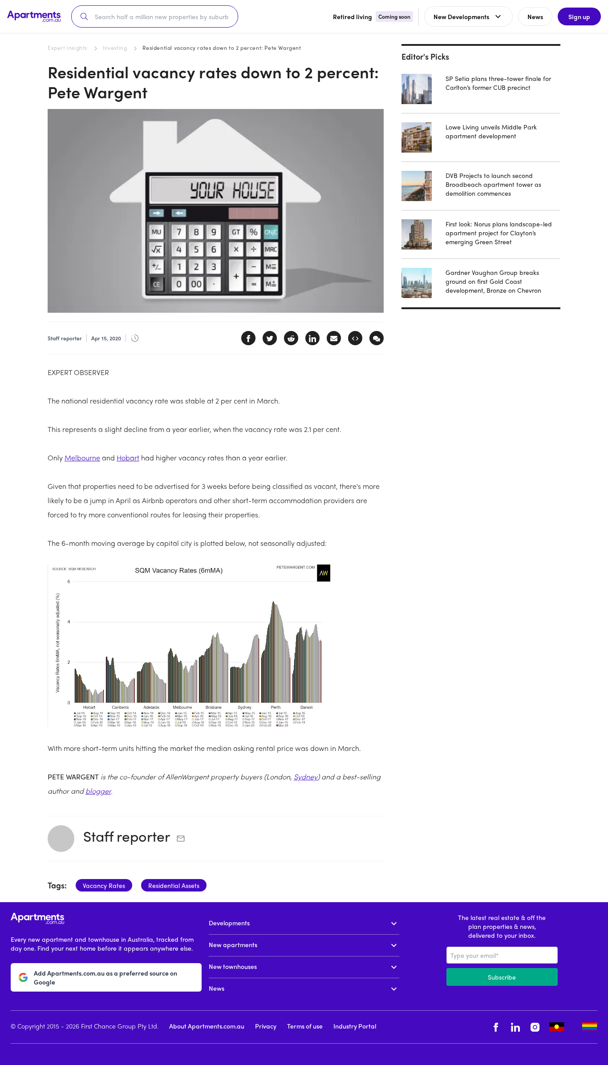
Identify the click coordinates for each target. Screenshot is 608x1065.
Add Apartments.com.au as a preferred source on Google (105, 977)
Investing (115, 48)
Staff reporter (126, 836)
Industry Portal (354, 1025)
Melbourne (82, 457)
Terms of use (305, 1025)
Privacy (265, 1025)
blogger (98, 791)
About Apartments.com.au (206, 1025)
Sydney (305, 776)
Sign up (579, 16)
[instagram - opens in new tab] (535, 1027)
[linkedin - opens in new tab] (515, 1027)
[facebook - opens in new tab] (495, 1027)
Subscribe (502, 976)
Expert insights (67, 48)
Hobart (128, 457)
